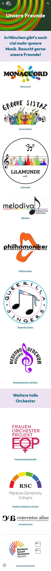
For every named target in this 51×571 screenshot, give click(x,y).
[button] (3, 3)
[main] (25, 15)
